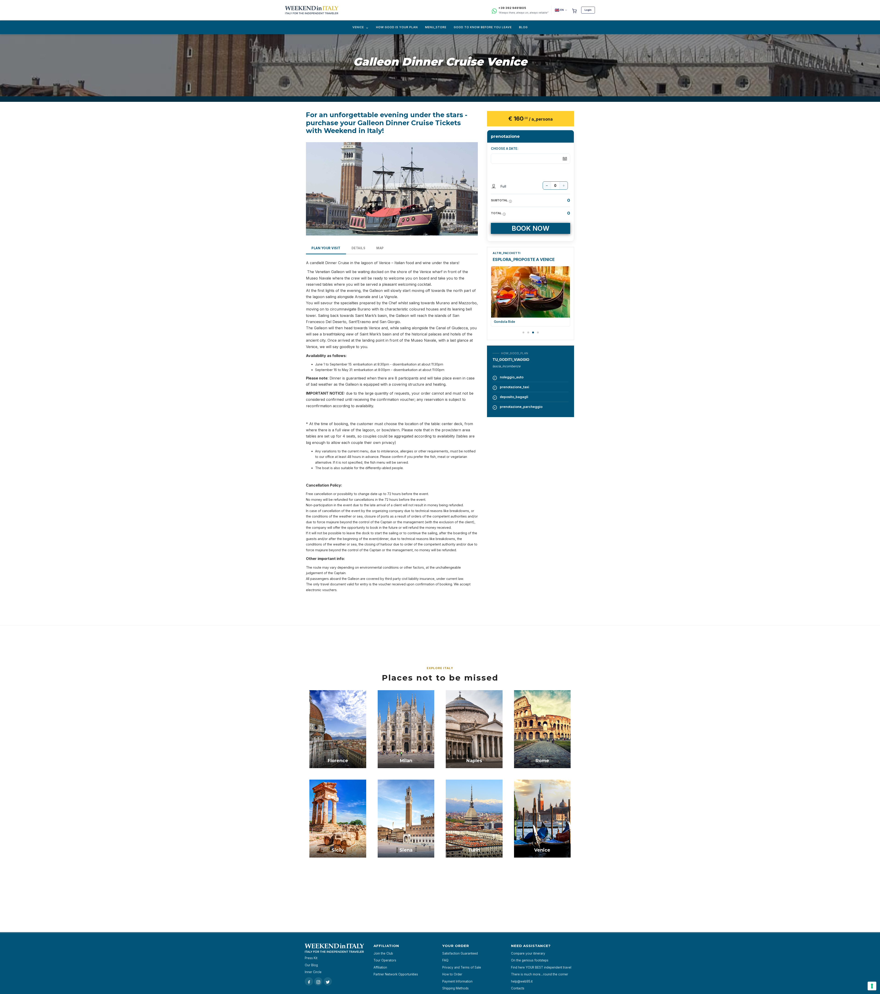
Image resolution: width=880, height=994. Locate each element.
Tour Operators (385, 960)
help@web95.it (522, 981)
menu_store (435, 27)
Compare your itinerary (528, 953)
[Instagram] (318, 981)
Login (588, 9)
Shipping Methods (455, 988)
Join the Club (383, 953)
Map (380, 248)
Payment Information (457, 981)
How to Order (452, 974)
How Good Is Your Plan (397, 27)
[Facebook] (309, 981)
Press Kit (311, 958)
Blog (523, 27)
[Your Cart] (574, 10)
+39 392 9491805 (512, 8)
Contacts (517, 988)
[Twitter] (328, 981)
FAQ (445, 960)
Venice (358, 27)
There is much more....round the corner (539, 974)
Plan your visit (326, 248)
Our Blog (311, 965)
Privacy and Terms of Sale (461, 967)
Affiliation (380, 967)
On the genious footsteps (529, 960)
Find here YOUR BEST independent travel (541, 967)
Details (359, 248)
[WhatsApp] (494, 10)
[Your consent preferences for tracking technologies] (872, 986)
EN (562, 9)
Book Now (530, 228)
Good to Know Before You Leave (483, 27)
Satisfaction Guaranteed (460, 953)
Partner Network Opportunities (396, 974)
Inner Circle (313, 972)
